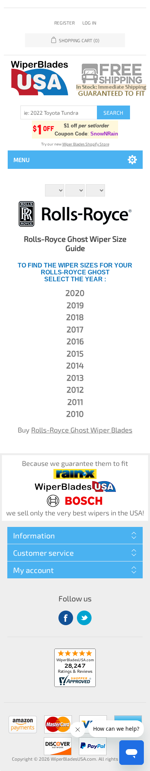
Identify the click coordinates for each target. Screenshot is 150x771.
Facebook (65, 618)
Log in (89, 22)
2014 (75, 365)
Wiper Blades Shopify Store (85, 144)
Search (113, 112)
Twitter (84, 618)
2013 (75, 377)
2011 (75, 401)
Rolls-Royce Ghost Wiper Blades (81, 430)
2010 (75, 413)
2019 (75, 305)
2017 (75, 329)
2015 (75, 353)
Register (64, 22)
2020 (75, 292)
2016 (75, 341)
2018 (75, 317)
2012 (75, 389)
